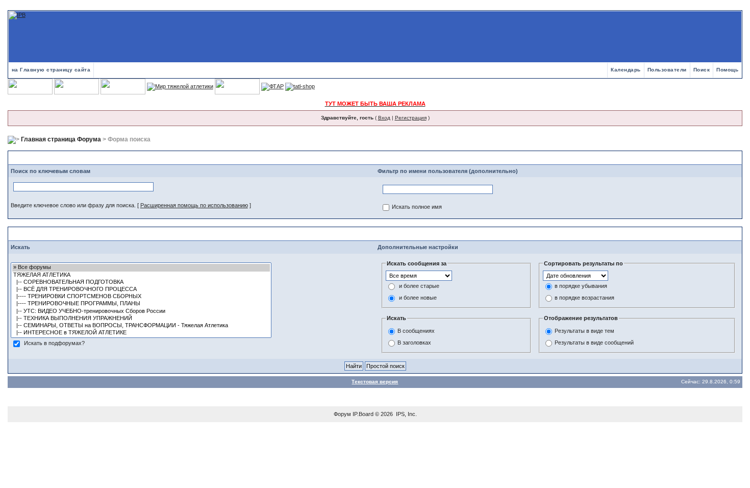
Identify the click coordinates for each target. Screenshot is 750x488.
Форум (342, 414)
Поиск (701, 69)
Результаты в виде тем (584, 331)
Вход (384, 117)
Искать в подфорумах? (54, 343)
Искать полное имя (417, 207)
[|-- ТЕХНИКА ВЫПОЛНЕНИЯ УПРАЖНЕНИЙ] (141, 318)
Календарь (626, 69)
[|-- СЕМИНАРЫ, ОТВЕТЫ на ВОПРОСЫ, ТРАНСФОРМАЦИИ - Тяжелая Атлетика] (141, 325)
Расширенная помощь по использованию (194, 205)
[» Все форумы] (141, 267)
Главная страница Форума (61, 139)
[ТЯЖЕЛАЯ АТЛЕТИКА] (141, 275)
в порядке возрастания (584, 298)
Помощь (727, 69)
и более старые (419, 286)
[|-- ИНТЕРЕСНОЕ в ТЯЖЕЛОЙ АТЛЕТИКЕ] (141, 332)
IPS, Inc (405, 414)
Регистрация (411, 117)
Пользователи (667, 69)
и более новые (418, 298)
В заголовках (414, 342)
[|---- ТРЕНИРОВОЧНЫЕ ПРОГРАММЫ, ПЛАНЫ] (141, 303)
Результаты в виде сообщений (594, 342)
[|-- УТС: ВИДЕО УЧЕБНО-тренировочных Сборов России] (141, 311)
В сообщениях (416, 331)
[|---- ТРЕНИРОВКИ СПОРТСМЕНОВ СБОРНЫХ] (141, 296)
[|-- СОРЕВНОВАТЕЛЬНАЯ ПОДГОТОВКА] (141, 282)
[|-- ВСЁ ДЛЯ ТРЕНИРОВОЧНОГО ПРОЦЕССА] (141, 289)
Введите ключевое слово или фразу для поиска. (73, 205)
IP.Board (363, 414)
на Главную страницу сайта (51, 69)
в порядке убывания (581, 286)
